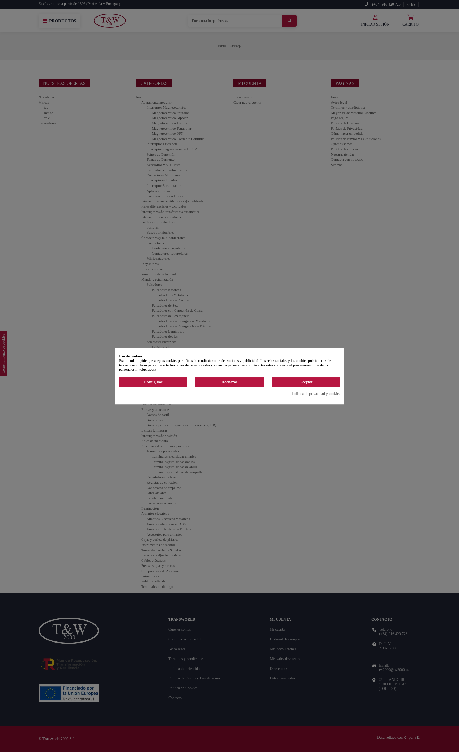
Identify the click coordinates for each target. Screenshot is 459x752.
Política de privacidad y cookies (316, 394)
